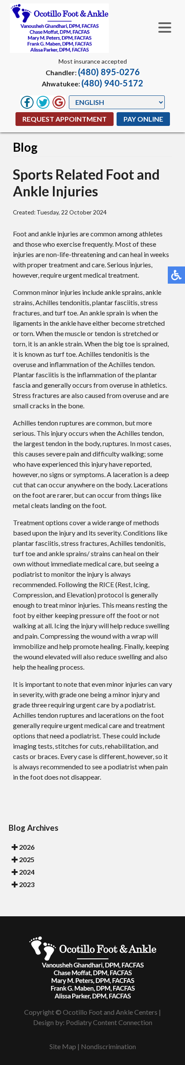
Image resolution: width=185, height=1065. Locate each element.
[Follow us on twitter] (43, 102)
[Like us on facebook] (27, 102)
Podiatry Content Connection (109, 1022)
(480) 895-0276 (109, 72)
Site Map (62, 1046)
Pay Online (143, 119)
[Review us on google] (59, 102)
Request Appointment (64, 119)
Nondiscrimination (108, 1046)
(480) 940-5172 (112, 83)
